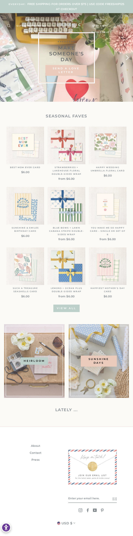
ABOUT (31, 32)
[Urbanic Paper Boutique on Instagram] (80, 510)
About (35, 445)
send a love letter (66, 70)
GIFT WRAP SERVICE (31, 25)
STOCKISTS (100, 25)
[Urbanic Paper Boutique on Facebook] (88, 510)
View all (66, 308)
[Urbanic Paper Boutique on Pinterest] (102, 510)
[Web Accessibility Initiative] (6, 527)
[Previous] (5, 57)
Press (35, 459)
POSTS (100, 19)
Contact (36, 452)
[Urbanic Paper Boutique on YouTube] (95, 510)
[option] (66, 6)
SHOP (32, 19)
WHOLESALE (100, 32)
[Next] (127, 57)
